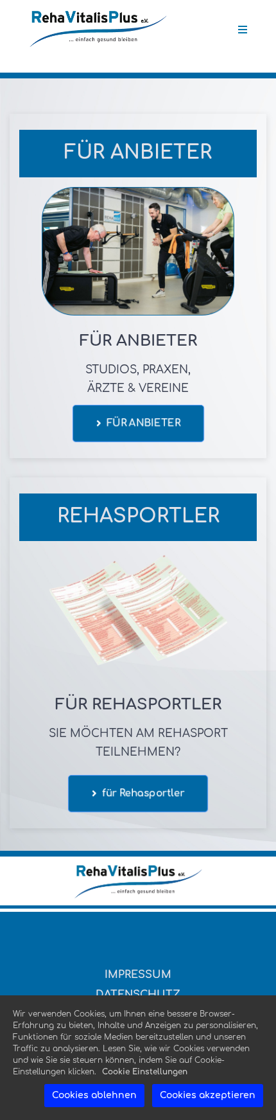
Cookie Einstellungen (144, 1071)
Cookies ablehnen (94, 1095)
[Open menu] (242, 29)
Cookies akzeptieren (207, 1095)
